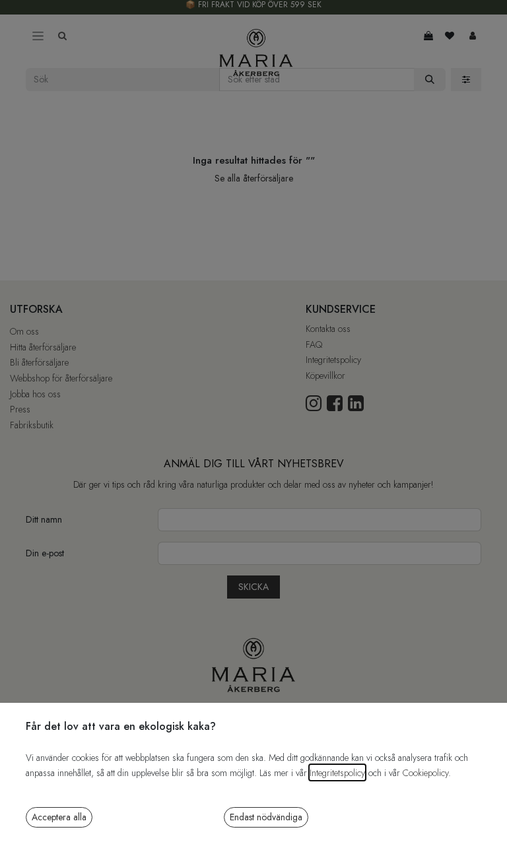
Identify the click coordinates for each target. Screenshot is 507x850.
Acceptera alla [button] (59, 817)
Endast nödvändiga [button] (266, 817)
